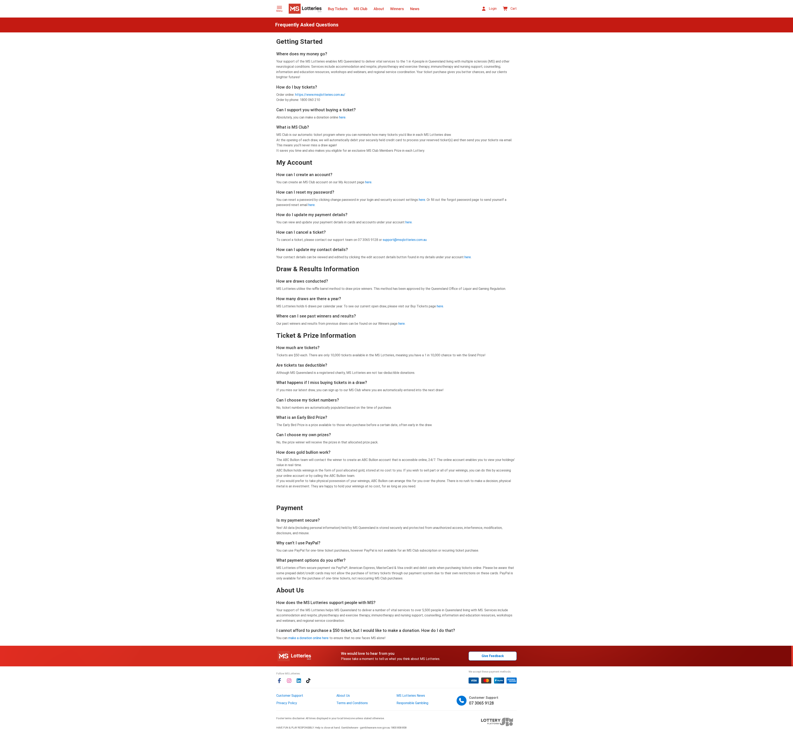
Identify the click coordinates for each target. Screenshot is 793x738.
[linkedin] (299, 680)
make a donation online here (308, 638)
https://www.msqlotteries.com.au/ (320, 95)
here (342, 117)
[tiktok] (308, 680)
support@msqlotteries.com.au (405, 240)
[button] (279, 9)
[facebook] (279, 680)
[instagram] (289, 680)
